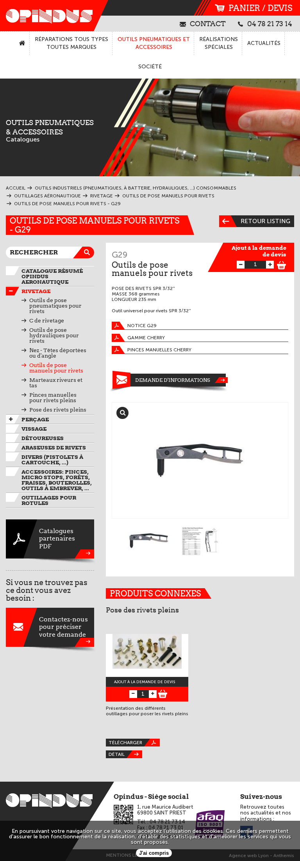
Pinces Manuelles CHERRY (159, 350)
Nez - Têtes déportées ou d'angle (57, 353)
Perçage (35, 419)
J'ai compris (154, 853)
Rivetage (35, 291)
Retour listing (265, 221)
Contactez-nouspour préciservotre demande (63, 627)
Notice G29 (142, 325)
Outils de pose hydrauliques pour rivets (54, 335)
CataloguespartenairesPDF (57, 538)
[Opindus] (47, 15)
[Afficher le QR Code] (123, 814)
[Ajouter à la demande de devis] (281, 264)
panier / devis (260, 8)
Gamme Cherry (146, 337)
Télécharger (125, 742)
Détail (117, 754)
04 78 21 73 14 (269, 23)
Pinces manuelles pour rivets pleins (53, 397)
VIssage (33, 429)
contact (208, 23)
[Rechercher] (88, 252)
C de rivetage (46, 320)
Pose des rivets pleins (57, 409)
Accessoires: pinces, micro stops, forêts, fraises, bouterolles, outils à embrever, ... (56, 480)
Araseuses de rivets (53, 447)
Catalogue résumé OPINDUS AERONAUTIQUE (52, 276)
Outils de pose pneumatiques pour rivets (55, 305)
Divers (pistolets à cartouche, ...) (52, 459)
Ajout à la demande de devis (259, 251)
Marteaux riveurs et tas (55, 382)
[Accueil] (22, 43)
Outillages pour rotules (48, 500)
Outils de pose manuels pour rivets (56, 368)
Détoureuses (42, 438)
